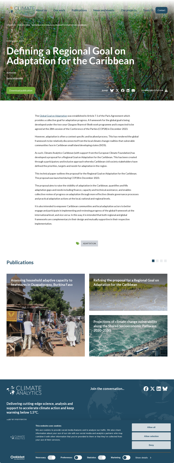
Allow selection (151, 436)
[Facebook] (146, 389)
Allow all (151, 427)
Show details (141, 457)
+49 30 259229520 (17, 419)
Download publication (20, 90)
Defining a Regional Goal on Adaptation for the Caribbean (59, 25)
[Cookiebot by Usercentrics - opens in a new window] (17, 458)
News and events (103, 10)
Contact (161, 10)
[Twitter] (152, 389)
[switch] (78, 457)
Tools (146, 10)
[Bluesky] (165, 389)
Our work (59, 10)
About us (41, 10)
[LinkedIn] (159, 389)
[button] (152, 10)
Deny (151, 445)
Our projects (128, 10)
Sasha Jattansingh (15, 78)
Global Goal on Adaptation (53, 115)
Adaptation (89, 243)
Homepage (11, 25)
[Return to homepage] (21, 10)
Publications (79, 10)
